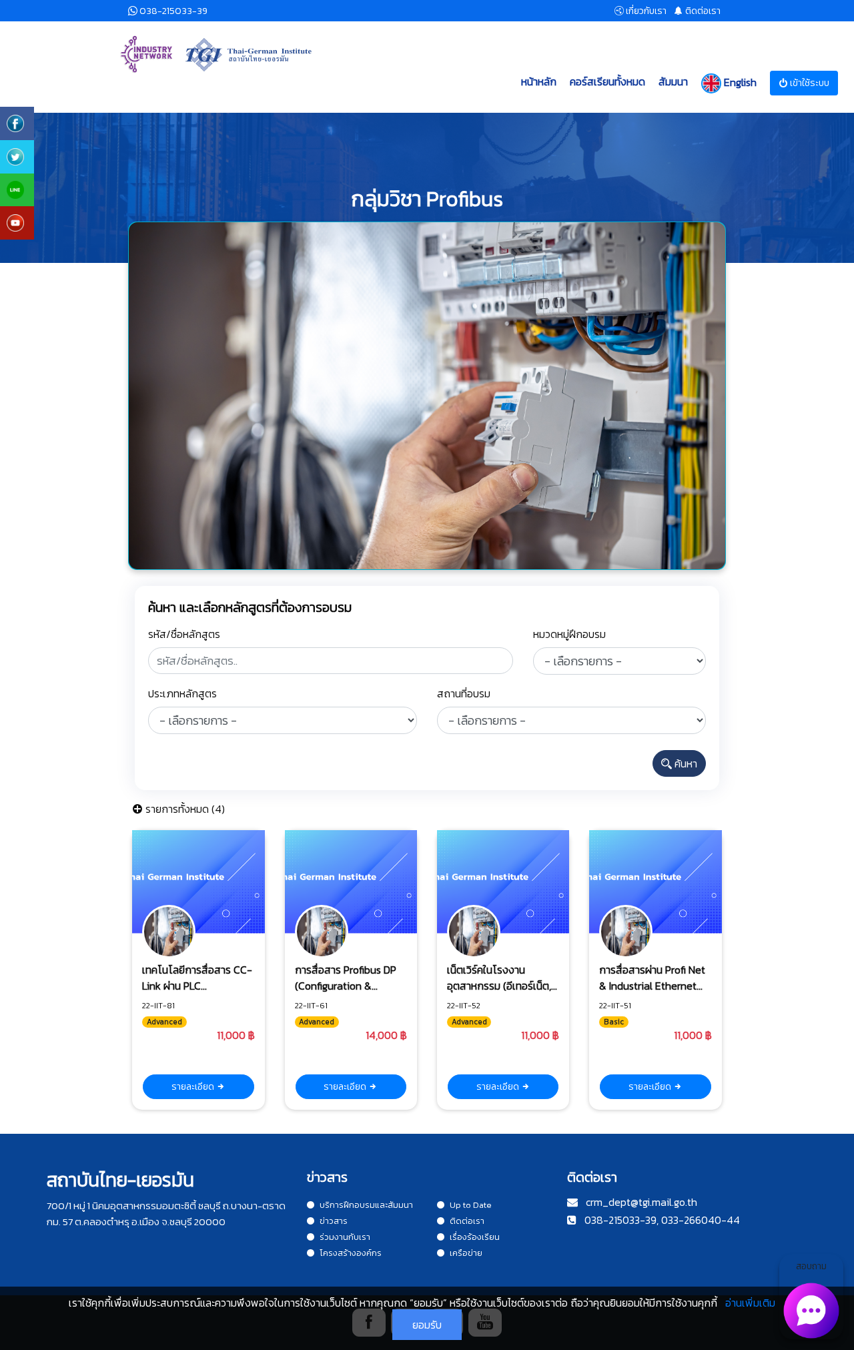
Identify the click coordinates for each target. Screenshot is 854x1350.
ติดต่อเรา (467, 1221)
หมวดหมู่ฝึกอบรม (569, 634)
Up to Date (471, 1205)
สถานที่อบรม (463, 693)
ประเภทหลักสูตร (182, 693)
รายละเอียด (193, 1087)
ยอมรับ (427, 1325)
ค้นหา (684, 763)
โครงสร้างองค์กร (351, 1253)
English (739, 81)
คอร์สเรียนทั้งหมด (607, 81)
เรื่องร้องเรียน (475, 1237)
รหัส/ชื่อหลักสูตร (184, 634)
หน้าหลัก (538, 81)
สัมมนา (673, 81)
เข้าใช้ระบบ (808, 83)
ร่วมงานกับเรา (345, 1237)
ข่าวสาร (334, 1221)
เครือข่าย (466, 1253)
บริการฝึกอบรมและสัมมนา (366, 1205)
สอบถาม (811, 1266)
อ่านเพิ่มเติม (750, 1303)
